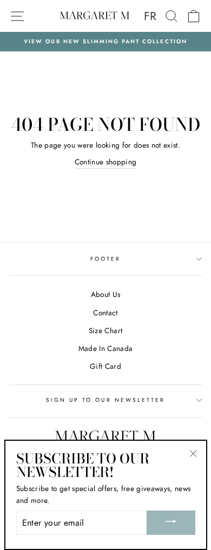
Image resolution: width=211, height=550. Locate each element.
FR (150, 16)
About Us (106, 294)
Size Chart (105, 330)
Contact (105, 312)
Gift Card (105, 366)
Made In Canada (105, 348)
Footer (105, 259)
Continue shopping (106, 161)
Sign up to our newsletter (106, 400)
